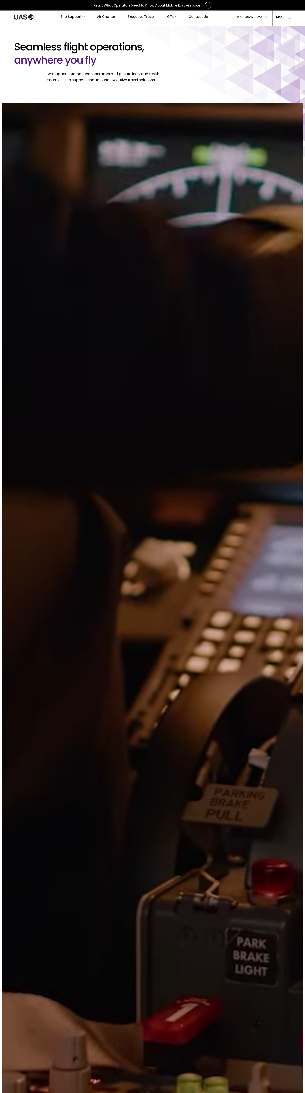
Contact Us (198, 16)
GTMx (171, 16)
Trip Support (71, 16)
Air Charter (106, 16)
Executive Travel (141, 16)
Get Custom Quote (249, 17)
